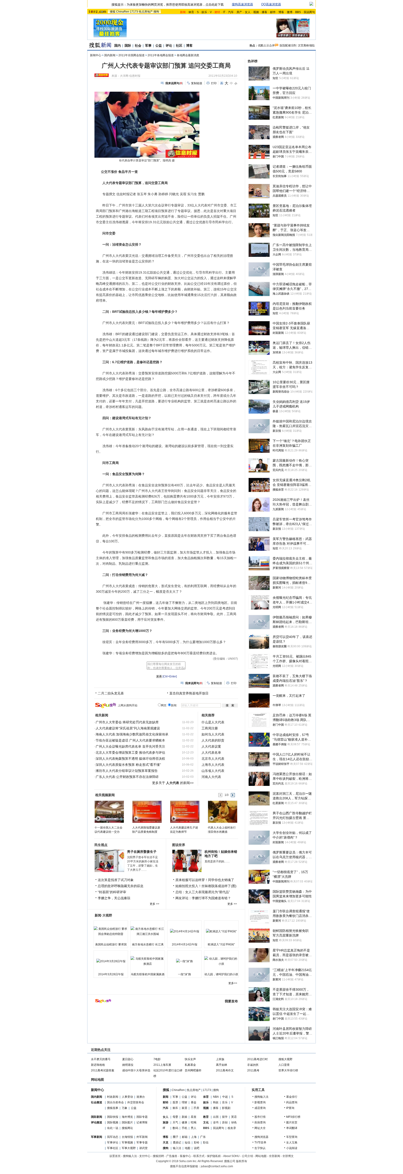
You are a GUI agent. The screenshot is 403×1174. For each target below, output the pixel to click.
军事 (148, 45)
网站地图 (261, 1156)
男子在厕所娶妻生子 (141, 852)
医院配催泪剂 (288, 45)
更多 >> (154, 904)
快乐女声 (190, 1059)
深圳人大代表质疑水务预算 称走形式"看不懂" (128, 764)
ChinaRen (122, 11)
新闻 (165, 1096)
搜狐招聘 (158, 1156)
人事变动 (127, 1096)
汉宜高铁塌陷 (306, 45)
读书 (216, 1122)
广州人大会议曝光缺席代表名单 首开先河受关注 (130, 746)
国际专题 (142, 1116)
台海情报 (127, 1137)
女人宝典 (291, 1142)
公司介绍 (247, 1156)
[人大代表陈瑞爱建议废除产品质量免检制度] (146, 811)
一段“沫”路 (184, 974)
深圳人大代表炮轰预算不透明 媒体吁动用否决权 (130, 758)
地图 (187, 1148)
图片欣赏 (291, 1122)
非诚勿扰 (252, 1064)
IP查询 (290, 1108)
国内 (117, 45)
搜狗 (156, 11)
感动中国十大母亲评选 (136, 1070)
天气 (175, 1122)
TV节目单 (260, 1142)
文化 (206, 1122)
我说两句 (309, 12)
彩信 (205, 1142)
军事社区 (112, 1148)
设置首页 (115, 1156)
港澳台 (140, 1096)
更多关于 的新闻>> (173, 783)
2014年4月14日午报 (184, 944)
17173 (134, 11)
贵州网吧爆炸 (193, 1070)
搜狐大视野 (285, 1059)
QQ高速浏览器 (271, 4)
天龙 (165, 1142)
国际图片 (127, 1122)
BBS (298, 12)
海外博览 (127, 1116)
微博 (289, 12)
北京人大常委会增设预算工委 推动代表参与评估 (130, 752)
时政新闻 (112, 1096)
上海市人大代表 (213, 764)
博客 (281, 12)
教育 (206, 1116)
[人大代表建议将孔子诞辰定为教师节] (184, 811)
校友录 (232, 1128)
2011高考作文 (225, 1070)
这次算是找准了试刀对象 (116, 880)
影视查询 (260, 1102)
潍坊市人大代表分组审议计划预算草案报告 (127, 771)
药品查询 (291, 1102)
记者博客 (142, 1122)
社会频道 (96, 1102)
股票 (175, 1102)
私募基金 (190, 1064)
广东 (203, 1137)
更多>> (232, 983)
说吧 (196, 1148)
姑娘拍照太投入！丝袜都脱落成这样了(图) (205, 886)
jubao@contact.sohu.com (217, 1166)
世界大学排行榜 (288, 1070)
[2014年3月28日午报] (111, 961)
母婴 (175, 1116)
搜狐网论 (127, 1128)
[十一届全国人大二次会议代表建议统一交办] (109, 811)
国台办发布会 (115, 1102)
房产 (239, 12)
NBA (216, 1096)
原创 (225, 1122)
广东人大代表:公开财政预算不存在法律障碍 (127, 777)
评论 (169, 45)
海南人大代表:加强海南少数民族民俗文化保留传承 (132, 734)
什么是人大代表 (213, 722)
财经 (165, 1102)
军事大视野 (129, 1148)
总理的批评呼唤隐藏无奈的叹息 (120, 886)
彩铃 (196, 1142)
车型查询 (291, 1137)
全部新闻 (274, 1156)
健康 (184, 1122)
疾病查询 (260, 1122)
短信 (187, 1142)
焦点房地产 (146, 11)
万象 (124, 1108)
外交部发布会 (135, 1102)
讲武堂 (143, 1148)
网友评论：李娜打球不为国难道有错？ (203, 898)
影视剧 (226, 1108)
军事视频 (127, 1142)
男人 (193, 1128)
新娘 (184, 1116)
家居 (184, 1108)
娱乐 (204, 12)
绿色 (234, 1122)
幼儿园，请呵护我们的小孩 (221, 974)
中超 (225, 1096)
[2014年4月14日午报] (184, 931)
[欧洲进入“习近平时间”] (221, 931)
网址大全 (260, 1128)
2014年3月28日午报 (111, 974)
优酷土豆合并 (266, 45)
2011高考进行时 (257, 1059)
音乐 (225, 1102)
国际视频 (112, 1122)
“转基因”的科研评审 (112, 892)
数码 (175, 1128)
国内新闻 (109, 55)
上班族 (220, 1059)
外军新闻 (142, 1137)
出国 (216, 1116)
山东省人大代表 (213, 771)
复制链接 (196, 83)
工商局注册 (210, 728)
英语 (234, 1116)
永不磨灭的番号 (101, 1059)
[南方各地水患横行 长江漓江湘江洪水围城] (148, 931)
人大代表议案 (211, 746)
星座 (193, 1116)
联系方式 (199, 1156)
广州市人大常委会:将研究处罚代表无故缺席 (127, 722)
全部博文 (288, 1156)
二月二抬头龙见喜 (111, 693)
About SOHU (231, 1156)
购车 (175, 1108)
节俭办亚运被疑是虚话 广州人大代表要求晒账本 (130, 740)
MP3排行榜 (293, 1116)
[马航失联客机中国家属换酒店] (148, 961)
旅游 (165, 1122)
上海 (194, 1137)
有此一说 (112, 1128)
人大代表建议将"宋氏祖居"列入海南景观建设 (128, 728)
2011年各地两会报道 (161, 55)
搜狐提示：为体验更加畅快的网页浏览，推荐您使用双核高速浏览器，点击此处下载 (167, 4)
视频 (256, 12)
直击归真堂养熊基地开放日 (188, 693)
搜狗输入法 (261, 1096)
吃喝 (193, 1122)
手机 (184, 1128)
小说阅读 (291, 1148)
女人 (247, 12)
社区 (179, 45)
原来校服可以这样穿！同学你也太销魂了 (204, 880)
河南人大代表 (211, 777)
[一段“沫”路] (184, 961)
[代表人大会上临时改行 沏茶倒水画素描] (222, 811)
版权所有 (241, 1161)
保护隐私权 (214, 1156)
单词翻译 (291, 1128)
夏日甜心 (127, 1059)
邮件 (273, 12)
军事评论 (112, 1142)
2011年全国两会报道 (131, 55)
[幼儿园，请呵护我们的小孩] (221, 961)
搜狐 (112, 11)
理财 (184, 1102)
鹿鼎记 (177, 1142)
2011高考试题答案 (102, 1070)
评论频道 (96, 1122)
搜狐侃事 (112, 1108)
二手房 (195, 1108)
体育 (191, 12)
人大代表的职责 (213, 740)
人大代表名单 (211, 752)
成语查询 (260, 1108)
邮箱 (185, 1137)
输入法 (177, 1148)
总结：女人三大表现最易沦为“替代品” (202, 892)
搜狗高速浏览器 (242, 4)
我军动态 (112, 1137)
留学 (225, 1116)
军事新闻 (96, 1137)
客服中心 (185, 1156)
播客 (264, 12)
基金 (193, 1102)
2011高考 (253, 1070)
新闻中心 (95, 55)
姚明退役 (127, 1064)
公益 (158, 45)
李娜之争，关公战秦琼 (114, 898)
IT (224, 12)
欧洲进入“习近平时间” (221, 944)
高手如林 (221, 1064)
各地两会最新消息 (188, 55)
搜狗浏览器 (261, 1137)
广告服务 (171, 1156)
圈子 (175, 1137)
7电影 (157, 1059)
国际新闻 (96, 1116)
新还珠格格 (98, 1064)
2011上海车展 (162, 1064)
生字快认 (260, 1148)
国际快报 (112, 1116)
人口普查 (284, 1064)
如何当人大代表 (213, 734)
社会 (138, 45)
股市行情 (260, 1116)
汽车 (231, 12)
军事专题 (142, 1142)
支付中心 (144, 1156)
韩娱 (216, 1102)
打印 (214, 83)
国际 (128, 45)
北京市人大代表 (213, 758)
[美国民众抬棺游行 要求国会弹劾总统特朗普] (111, 931)
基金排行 (291, 1096)
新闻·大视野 (103, 915)
